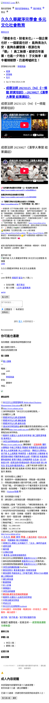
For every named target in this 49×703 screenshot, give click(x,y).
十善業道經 (32, 453)
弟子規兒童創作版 (28, 617)
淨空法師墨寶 (9, 591)
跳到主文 (5, 32)
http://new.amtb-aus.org (19, 429)
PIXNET (12, 666)
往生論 (36, 459)
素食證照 (7, 573)
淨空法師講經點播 (11, 567)
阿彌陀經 (35, 456)
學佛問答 (22, 453)
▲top (3, 292)
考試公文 (7, 603)
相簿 (8, 71)
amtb (3, 264)
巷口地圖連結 (22, 540)
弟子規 (4, 617)
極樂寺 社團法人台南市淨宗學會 (17, 435)
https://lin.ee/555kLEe (36, 233)
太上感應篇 (13, 453)
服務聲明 (27, 668)
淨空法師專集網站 (11, 441)
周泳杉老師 (35, 462)
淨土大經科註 (24, 450)
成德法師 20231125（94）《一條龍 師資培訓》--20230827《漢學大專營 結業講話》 (27, 92)
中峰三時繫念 (16, 447)
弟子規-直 (13, 617)
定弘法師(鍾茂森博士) (15, 465)
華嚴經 (25, 447)
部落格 (9, 74)
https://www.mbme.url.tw (9, 204)
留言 (20, 278)
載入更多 (5, 297)
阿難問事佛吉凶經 (22, 456)
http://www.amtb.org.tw (13, 444)
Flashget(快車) (13, 492)
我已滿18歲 (6, 698)
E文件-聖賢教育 (24, 288)
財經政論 (22, 66)
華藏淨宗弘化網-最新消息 (14, 423)
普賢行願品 (17, 459)
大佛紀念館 (8, 552)
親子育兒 (21, 285)
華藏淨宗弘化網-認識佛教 (14, 417)
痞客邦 (15, 278)
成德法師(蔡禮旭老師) (20, 462)
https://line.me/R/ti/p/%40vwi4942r (13, 233)
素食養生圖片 (20, 570)
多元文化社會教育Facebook (15, 606)
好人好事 (7, 585)
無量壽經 (44, 456)
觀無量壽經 (6, 459)
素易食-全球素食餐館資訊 (15, 555)
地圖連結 (12, 540)
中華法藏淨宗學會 (11, 600)
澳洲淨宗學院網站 (11, 426)
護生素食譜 (8, 579)
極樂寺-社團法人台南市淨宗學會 (17, 597)
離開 (14, 698)
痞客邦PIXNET (30, 558)
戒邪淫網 (7, 546)
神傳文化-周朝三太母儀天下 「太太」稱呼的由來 (24, 543)
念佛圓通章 (27, 459)
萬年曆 (6, 549)
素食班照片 (8, 570)
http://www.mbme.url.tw (13, 408)
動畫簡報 (7, 582)
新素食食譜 (31, 570)
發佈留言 (5, 312)
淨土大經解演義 (11, 450)
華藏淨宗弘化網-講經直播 (14, 420)
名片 (8, 77)
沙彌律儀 (41, 453)
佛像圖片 (7, 588)
